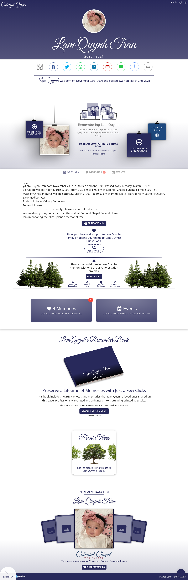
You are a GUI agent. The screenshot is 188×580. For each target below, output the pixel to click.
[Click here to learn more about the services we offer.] (94, 555)
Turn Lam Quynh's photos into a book (98, 145)
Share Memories (96, 567)
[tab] (71, 172)
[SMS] (121, 66)
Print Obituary (96, 223)
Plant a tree (94, 277)
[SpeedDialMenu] (181, 573)
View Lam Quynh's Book (94, 411)
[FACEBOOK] (53, 66)
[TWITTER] (67, 66)
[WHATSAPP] (80, 66)
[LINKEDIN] (94, 66)
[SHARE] (134, 66)
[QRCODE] (40, 66)
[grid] (94, 132)
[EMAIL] (107, 66)
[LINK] (148, 66)
